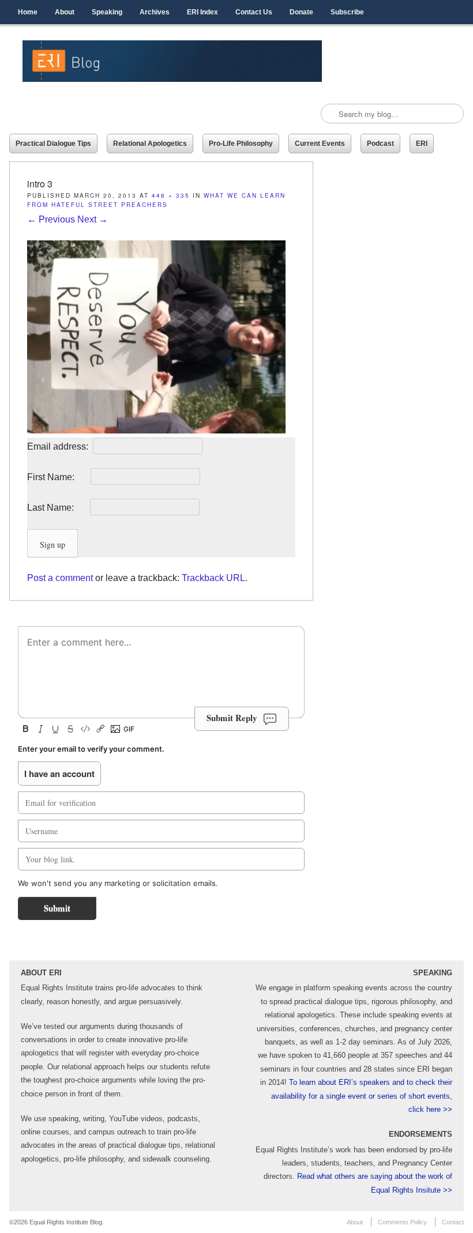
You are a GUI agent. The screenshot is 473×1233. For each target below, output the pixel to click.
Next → (92, 219)
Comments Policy (402, 1222)
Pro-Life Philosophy (241, 143)
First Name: (57, 477)
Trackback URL (213, 578)
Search (330, 114)
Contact (453, 1222)
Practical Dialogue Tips (53, 143)
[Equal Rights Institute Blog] (172, 61)
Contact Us (253, 12)
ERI (421, 143)
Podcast (380, 143)
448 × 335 (171, 195)
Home (27, 12)
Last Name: (57, 507)
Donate (301, 12)
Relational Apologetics (150, 143)
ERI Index (202, 12)
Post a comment (60, 578)
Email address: (59, 446)
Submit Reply (232, 717)
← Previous (51, 219)
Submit (57, 908)
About (64, 12)
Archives (155, 12)
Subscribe (347, 12)
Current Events (320, 143)
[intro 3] (156, 430)
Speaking (107, 12)
